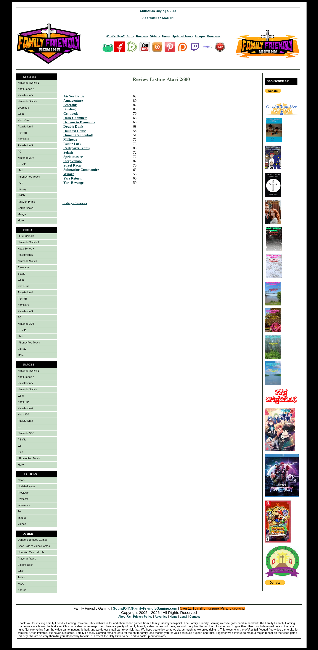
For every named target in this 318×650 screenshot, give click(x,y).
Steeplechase (72, 161)
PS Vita (22, 164)
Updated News (182, 36)
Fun (20, 511)
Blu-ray (22, 189)
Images (200, 36)
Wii (19, 445)
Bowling (69, 109)
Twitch (21, 577)
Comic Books (25, 208)
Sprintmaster (73, 157)
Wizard (68, 174)
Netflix (21, 195)
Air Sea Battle (73, 96)
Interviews (24, 505)
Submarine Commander (81, 170)
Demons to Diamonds (79, 122)
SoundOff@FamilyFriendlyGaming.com (145, 608)
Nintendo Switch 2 (28, 82)
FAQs (21, 583)
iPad (20, 170)
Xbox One (23, 120)
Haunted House (74, 131)
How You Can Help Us (31, 552)
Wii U (21, 114)
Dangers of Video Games (32, 539)
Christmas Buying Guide (158, 11)
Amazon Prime (26, 201)
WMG (21, 571)
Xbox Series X (26, 89)
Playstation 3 (25, 145)
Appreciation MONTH (157, 17)
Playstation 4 (25, 126)
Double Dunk (73, 126)
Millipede (70, 139)
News (166, 36)
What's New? (115, 36)
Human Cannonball (78, 135)
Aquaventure (73, 100)
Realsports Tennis (76, 148)
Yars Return (72, 178)
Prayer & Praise (27, 558)
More (21, 220)
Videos (155, 36)
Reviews (142, 36)
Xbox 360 (23, 139)
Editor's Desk (25, 564)
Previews (213, 36)
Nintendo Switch (27, 101)
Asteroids (70, 105)
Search (22, 589)
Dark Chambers (75, 118)
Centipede (70, 113)
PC (19, 151)
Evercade (23, 107)
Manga (22, 214)
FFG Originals (26, 236)
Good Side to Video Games (34, 546)
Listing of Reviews (75, 203)
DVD (20, 182)
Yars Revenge (73, 182)
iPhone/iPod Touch (29, 176)
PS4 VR (22, 132)
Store (130, 36)
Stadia (21, 273)
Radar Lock (72, 144)
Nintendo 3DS (26, 157)
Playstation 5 (25, 95)
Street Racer (72, 165)
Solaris (68, 152)
